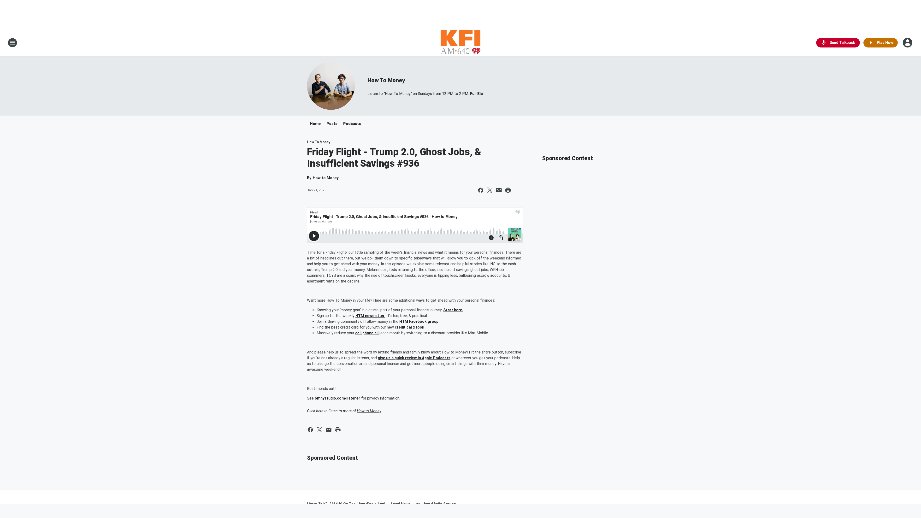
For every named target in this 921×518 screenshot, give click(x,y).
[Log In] (908, 42)
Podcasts (352, 123)
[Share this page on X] (489, 190)
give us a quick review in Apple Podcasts (414, 358)
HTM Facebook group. (419, 321)
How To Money (386, 80)
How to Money (369, 411)
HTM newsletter (370, 315)
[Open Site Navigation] (12, 42)
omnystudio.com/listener (337, 398)
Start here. (453, 310)
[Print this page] (508, 190)
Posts (331, 123)
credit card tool (409, 327)
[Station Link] (461, 42)
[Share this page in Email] (499, 190)
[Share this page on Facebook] (480, 190)
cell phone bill (367, 333)
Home (315, 123)
